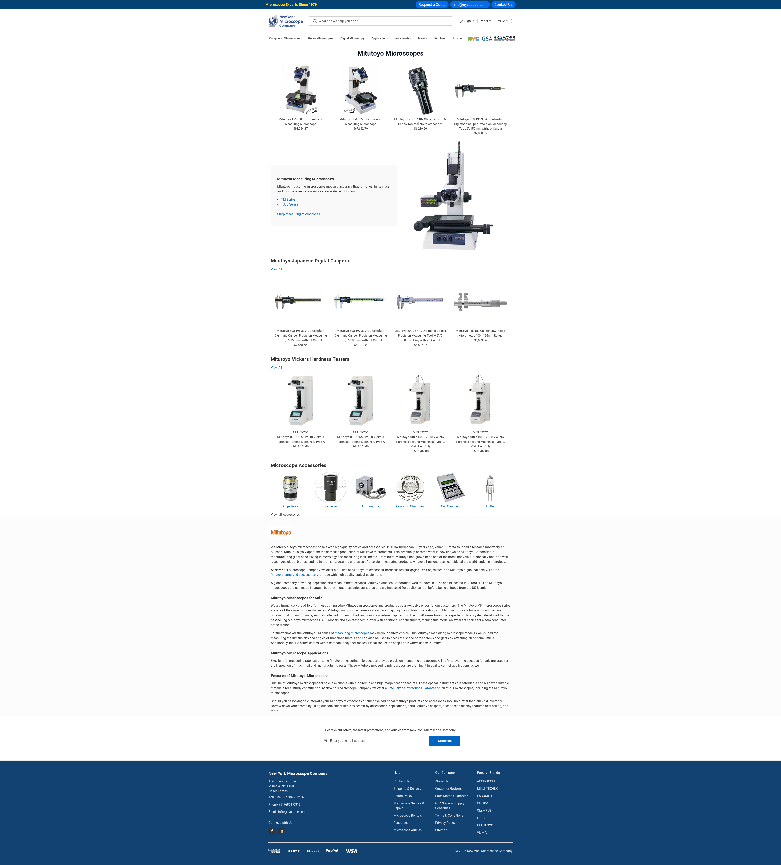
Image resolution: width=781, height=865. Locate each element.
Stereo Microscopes (320, 38)
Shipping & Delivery (407, 789)
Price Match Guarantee (451, 796)
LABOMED (484, 796)
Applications (380, 38)
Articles (458, 38)
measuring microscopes (352, 633)
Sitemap (441, 830)
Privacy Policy (445, 823)
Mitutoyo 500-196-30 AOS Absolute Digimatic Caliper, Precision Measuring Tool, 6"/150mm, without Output (480, 123)
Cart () (507, 21)
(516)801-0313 (290, 804)
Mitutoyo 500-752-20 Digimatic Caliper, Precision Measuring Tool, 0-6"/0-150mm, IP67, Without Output (420, 335)
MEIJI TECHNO (487, 789)
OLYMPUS (484, 811)
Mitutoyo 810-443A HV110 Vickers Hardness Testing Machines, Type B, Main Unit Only (420, 441)
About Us (441, 781)
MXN (485, 21)
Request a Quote (432, 4)
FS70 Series (289, 204)
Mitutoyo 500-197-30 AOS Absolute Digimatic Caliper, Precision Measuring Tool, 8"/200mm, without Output (360, 335)
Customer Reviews (448, 789)
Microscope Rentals (408, 815)
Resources (401, 823)
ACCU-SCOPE (486, 781)
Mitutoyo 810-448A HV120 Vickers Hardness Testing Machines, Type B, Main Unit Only (480, 441)
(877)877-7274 (293, 797)
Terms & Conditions (449, 815)
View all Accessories (285, 514)
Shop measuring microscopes (298, 214)
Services (439, 38)
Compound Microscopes (284, 38)
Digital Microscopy (352, 38)
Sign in (469, 21)
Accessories (403, 38)
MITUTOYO (485, 825)
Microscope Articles (408, 830)
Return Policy (403, 796)
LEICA (481, 818)
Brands (422, 38)
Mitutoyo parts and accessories (293, 575)
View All (276, 269)
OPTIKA (482, 803)
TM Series (288, 199)
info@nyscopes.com (470, 4)
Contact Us (503, 4)
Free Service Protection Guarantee (412, 688)
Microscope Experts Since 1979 (291, 4)
